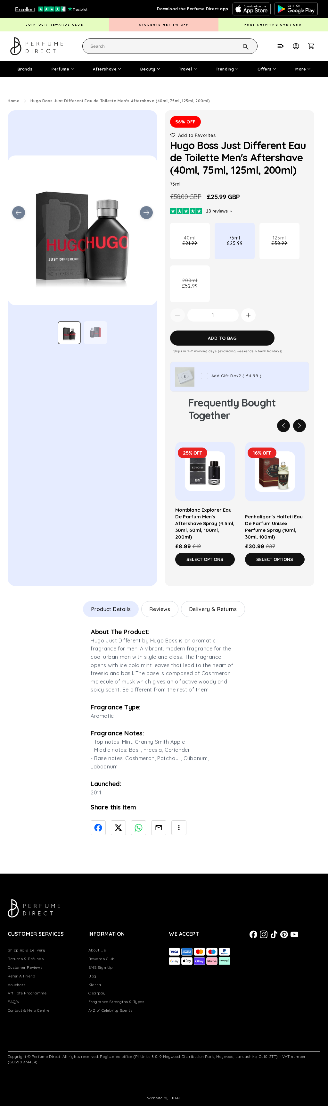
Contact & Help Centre (29, 1010)
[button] (315, 46)
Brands (25, 69)
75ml (235, 240)
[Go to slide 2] (95, 332)
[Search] (237, 46)
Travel (185, 69)
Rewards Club (101, 958)
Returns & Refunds (26, 958)
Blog (92, 976)
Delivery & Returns (213, 609)
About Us (97, 950)
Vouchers (17, 984)
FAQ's (13, 1001)
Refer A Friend (21, 976)
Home (14, 100)
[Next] (299, 425)
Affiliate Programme (27, 993)
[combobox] (170, 46)
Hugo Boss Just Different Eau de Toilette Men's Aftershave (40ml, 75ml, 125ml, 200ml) (120, 100)
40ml (196, 247)
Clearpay (97, 993)
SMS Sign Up (100, 967)
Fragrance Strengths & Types (116, 1001)
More (300, 69)
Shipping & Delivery (26, 950)
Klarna (95, 984)
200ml (196, 290)
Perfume (60, 69)
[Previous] (283, 425)
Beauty (147, 69)
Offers (265, 69)
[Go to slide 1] (69, 332)
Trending (225, 69)
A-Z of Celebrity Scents (110, 1010)
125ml (285, 247)
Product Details (111, 609)
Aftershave (105, 69)
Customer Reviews (25, 967)
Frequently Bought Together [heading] (232, 409)
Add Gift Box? (236, 375)
